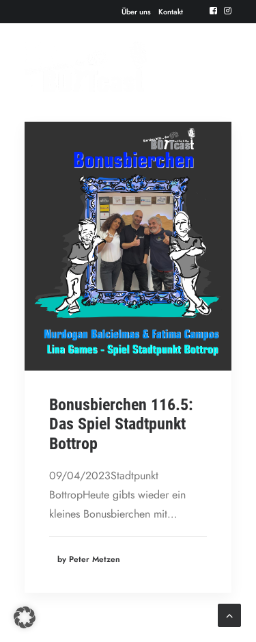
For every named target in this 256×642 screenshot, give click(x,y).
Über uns (136, 11)
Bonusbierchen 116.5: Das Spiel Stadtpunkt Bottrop (121, 424)
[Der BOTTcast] (86, 67)
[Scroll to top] (229, 614)
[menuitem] (136, 11)
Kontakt (170, 11)
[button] (213, 10)
